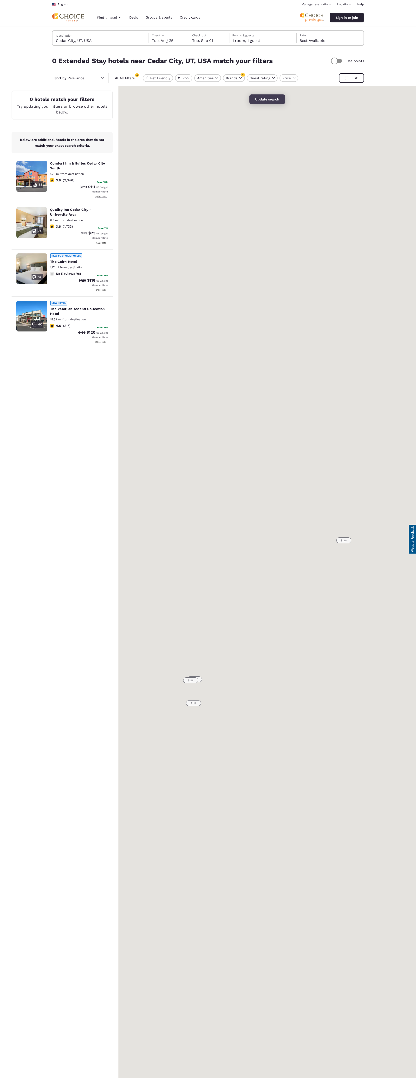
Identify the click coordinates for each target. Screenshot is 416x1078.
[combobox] (109, 18)
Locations (344, 4)
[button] (193, 703)
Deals (133, 17)
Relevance (69, 78)
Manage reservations (316, 4)
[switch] (337, 61)
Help (360, 4)
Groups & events (159, 17)
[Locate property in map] (62, 180)
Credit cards (190, 17)
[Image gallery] (31, 176)
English (62, 4)
